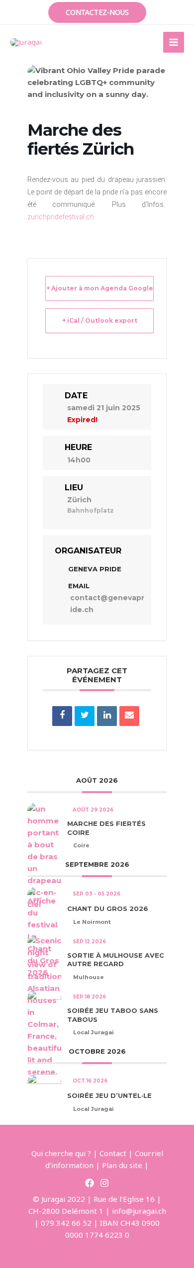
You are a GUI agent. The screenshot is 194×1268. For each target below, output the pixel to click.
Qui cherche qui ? (61, 1153)
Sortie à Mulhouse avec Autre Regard (115, 959)
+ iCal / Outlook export (99, 320)
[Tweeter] (85, 716)
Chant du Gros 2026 (107, 908)
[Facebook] (89, 1182)
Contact (112, 1153)
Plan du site (122, 1165)
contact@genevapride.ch (107, 603)
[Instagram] (104, 1182)
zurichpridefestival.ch (60, 217)
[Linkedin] (107, 716)
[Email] (129, 716)
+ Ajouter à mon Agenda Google (99, 288)
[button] (97, 12)
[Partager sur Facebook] (62, 716)
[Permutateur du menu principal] (174, 42)
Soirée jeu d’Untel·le (109, 1095)
